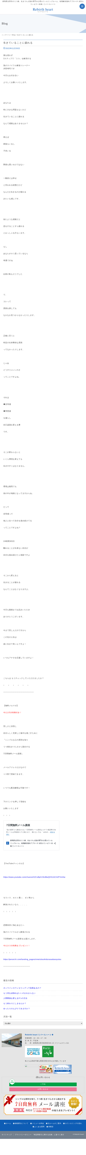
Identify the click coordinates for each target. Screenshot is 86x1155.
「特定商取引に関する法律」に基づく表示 (48, 1135)
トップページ (6, 35)
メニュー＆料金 (38, 1123)
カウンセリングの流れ (73, 1123)
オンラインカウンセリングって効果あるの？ (22, 988)
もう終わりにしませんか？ (14, 1003)
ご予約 (43, 1084)
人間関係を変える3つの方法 (15, 998)
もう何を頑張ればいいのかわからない (19, 993)
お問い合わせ (43, 1089)
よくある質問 (39, 1127)
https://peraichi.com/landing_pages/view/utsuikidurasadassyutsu (32, 959)
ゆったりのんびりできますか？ (16, 1009)
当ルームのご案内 (54, 1123)
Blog (13, 35)
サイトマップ (7, 1135)
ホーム (8, 1123)
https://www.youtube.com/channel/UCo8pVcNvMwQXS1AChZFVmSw (34, 877)
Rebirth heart (79, 1134)
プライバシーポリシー (23, 1135)
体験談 (50, 1127)
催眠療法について (21, 1123)
